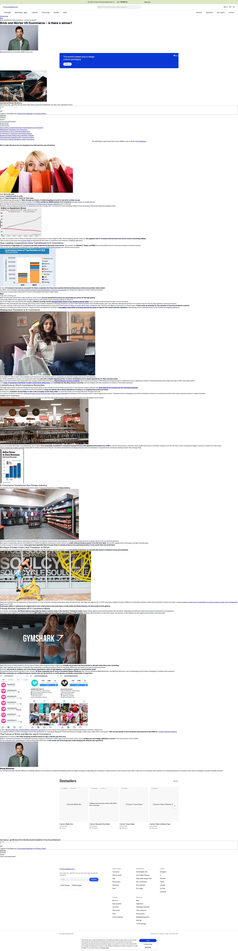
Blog (1, 18)
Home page (4, 16)
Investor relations (117, 917)
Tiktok (162, 882)
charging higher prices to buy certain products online (70, 302)
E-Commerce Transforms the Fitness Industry (16, 134)
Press (114, 888)
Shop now (147, 2)
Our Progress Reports (142, 875)
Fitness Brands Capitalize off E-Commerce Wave (17, 137)
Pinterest (162, 879)
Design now (67, 64)
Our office (115, 907)
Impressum (115, 885)
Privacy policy (140, 914)
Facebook (163, 892)
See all (175, 781)
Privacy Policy (41, 114)
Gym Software (141, 141)
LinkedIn (162, 885)
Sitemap (138, 920)
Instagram (163, 872)
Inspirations (139, 904)
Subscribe (3, 115)
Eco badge (139, 888)
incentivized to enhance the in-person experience (43, 204)
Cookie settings (148, 944)
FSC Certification (141, 882)
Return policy (116, 882)
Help (113, 879)
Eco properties (140, 885)
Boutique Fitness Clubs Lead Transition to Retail (17, 136)
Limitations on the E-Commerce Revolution (15, 132)
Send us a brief (117, 875)
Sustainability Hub (141, 872)
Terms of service (141, 910)
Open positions (116, 904)
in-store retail (25, 241)
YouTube (162, 888)
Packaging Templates (142, 907)
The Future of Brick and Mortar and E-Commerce (17, 139)
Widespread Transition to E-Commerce (13, 130)
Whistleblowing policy (142, 917)
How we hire (116, 910)
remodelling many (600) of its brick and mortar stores (77, 307)
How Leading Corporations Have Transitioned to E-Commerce (21, 128)
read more (148, 947)
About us (115, 900)
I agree (148, 940)
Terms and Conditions (25, 114)
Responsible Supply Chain (144, 879)
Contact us (115, 872)
